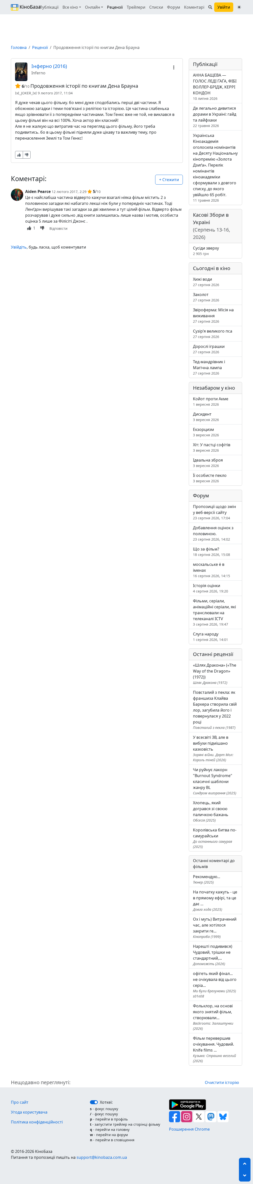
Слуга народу (210, 636)
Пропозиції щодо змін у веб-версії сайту (214, 512)
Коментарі (194, 7)
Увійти (223, 7)
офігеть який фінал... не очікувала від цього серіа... (214, 984)
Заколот (206, 297)
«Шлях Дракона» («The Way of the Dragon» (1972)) (214, 673)
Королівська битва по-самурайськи (214, 838)
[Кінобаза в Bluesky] (223, 1116)
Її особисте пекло (210, 478)
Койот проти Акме (210, 401)
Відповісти (58, 228)
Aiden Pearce (38, 191)
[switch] (94, 1102)
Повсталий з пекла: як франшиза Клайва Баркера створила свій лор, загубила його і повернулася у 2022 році (215, 710)
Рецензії (115, 7)
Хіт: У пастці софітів (211, 447)
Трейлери (136, 7)
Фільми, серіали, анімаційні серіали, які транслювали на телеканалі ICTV (214, 612)
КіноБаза (25, 6)
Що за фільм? (211, 551)
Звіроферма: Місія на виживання (213, 315)
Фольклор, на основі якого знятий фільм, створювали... (213, 1017)
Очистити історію (222, 1082)
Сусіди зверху (206, 250)
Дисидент (206, 416)
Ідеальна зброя (208, 462)
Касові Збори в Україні (211, 225)
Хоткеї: (106, 1102)
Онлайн (92, 7)
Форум (173, 7)
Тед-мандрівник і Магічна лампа (209, 367)
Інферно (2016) (49, 66)
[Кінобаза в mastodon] (211, 1116)
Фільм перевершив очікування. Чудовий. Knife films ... (214, 1049)
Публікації (49, 7)
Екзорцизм (206, 432)
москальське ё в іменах (211, 570)
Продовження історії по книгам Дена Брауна (84, 86)
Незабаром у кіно (214, 387)
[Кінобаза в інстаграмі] (187, 1116)
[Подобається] (19, 155)
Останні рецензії (213, 654)
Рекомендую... (206, 879)
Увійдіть (19, 247)
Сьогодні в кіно (211, 268)
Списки (156, 7)
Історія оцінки (210, 588)
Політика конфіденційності (37, 1122)
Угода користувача (29, 1112)
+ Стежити (169, 179)
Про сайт (19, 1102)
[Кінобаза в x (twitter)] (199, 1116)
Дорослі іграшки (209, 349)
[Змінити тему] (239, 7)
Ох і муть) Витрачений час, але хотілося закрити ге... (214, 927)
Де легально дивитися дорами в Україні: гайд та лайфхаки (214, 117)
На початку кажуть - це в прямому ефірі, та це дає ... (215, 900)
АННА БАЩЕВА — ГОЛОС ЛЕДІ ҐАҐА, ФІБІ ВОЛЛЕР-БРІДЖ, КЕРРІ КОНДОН (214, 86)
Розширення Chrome (189, 1129)
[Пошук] (210, 7)
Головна (19, 47)
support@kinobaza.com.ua (102, 1157)
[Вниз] (245, 1176)
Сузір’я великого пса (212, 333)
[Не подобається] (27, 155)
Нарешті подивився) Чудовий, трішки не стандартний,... (212, 955)
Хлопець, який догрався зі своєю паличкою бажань (210, 811)
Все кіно (70, 7)
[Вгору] (245, 1164)
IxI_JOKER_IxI (26, 93)
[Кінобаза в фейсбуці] (175, 1116)
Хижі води (206, 281)
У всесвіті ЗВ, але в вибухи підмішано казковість (213, 748)
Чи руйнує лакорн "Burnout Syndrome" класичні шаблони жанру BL (214, 781)
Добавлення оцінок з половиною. (213, 533)
